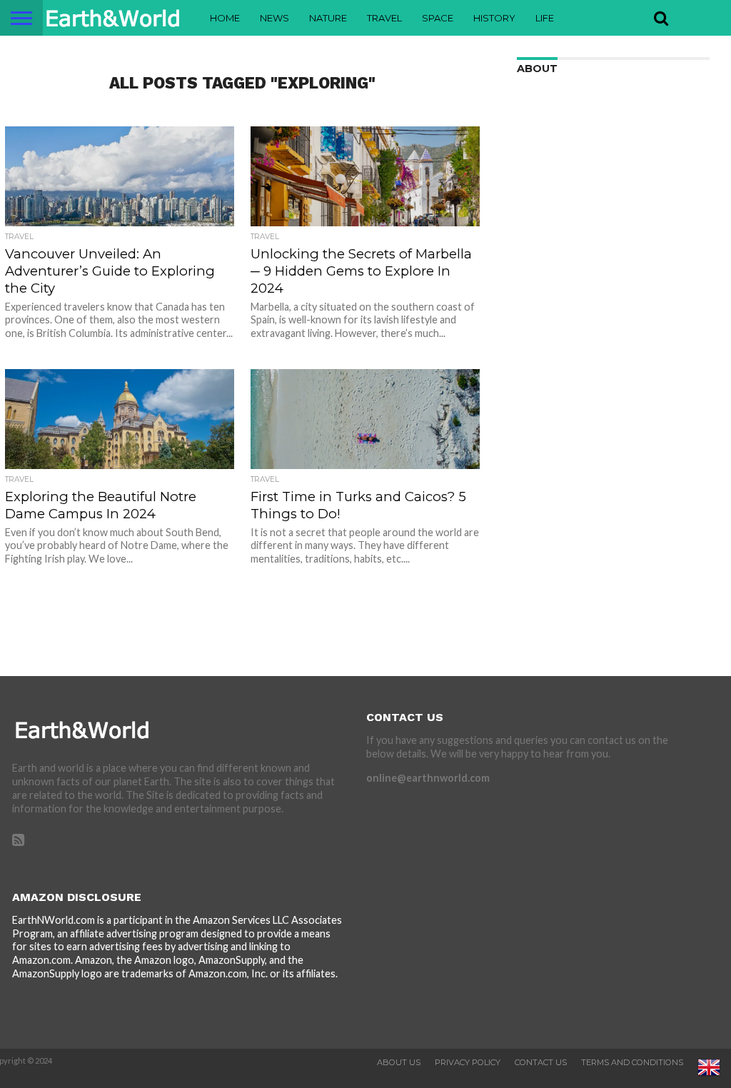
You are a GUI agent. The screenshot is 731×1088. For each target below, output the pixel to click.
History (494, 18)
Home (225, 18)
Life (544, 18)
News (274, 18)
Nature (328, 18)
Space (437, 18)
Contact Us (541, 1062)
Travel (384, 18)
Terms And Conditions (632, 1062)
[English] (708, 1076)
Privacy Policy (467, 1062)
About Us (398, 1062)
